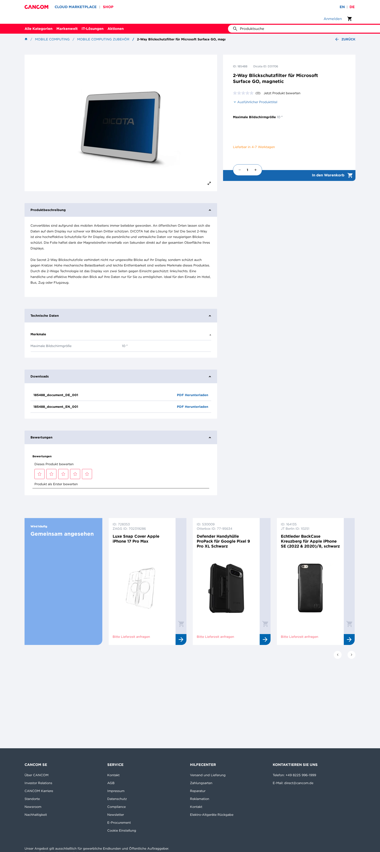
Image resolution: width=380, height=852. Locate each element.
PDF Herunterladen (192, 395)
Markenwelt (67, 28)
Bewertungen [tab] (41, 437)
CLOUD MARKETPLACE (76, 7)
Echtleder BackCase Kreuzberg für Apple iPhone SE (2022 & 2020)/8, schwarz (310, 541)
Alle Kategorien (38, 28)
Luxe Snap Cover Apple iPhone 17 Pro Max (136, 539)
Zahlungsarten (201, 783)
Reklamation (199, 799)
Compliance (116, 807)
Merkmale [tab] (38, 334)
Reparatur (197, 791)
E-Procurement (119, 822)
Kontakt (113, 775)
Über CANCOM (36, 775)
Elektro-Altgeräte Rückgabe (211, 815)
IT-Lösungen (93, 28)
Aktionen (115, 28)
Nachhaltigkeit (36, 815)
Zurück (348, 39)
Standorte (32, 799)
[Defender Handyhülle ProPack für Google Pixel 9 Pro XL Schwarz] (226, 588)
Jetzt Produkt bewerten (282, 93)
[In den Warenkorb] (181, 624)
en (342, 7)
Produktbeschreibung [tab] (48, 210)
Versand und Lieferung (208, 775)
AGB (111, 783)
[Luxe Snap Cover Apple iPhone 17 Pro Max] (142, 588)
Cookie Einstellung (121, 830)
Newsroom (33, 807)
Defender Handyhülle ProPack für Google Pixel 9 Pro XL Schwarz (223, 541)
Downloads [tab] (39, 376)
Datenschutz (117, 799)
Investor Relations (38, 783)
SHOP (108, 7)
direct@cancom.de (298, 783)
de (352, 7)
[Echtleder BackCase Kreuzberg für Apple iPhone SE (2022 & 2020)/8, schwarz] (310, 588)
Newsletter (115, 815)
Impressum (115, 791)
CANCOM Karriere (39, 791)
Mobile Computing (52, 39)
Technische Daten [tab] (44, 316)
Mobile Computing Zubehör (103, 39)
